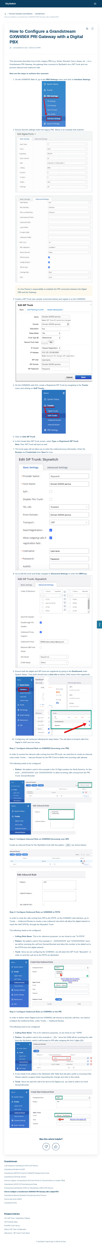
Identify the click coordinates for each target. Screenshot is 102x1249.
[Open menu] (95, 4)
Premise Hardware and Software (21, 14)
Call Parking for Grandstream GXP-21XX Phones (21, 1166)
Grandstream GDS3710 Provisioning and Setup (20, 1184)
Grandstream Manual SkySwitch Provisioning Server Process (25, 1195)
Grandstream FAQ (10, 1203)
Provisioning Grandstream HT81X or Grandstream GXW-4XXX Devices (28, 1188)
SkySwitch (10, 4)
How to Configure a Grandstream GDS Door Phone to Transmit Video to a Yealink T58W (34, 1181)
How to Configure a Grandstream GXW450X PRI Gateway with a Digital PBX (31, 17)
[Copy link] (92, 29)
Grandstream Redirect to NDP (14, 1169)
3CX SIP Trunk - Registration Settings (17, 1218)
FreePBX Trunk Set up (12, 1226)
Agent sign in (50, 1242)
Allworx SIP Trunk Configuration (15, 1229)
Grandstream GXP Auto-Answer (15, 1177)
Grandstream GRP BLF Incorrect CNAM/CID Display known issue (26, 1173)
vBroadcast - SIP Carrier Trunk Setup (17, 1233)
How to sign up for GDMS (13, 1199)
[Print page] (87, 29)
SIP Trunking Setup (11, 1222)
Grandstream (40, 14)
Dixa (64, 1242)
